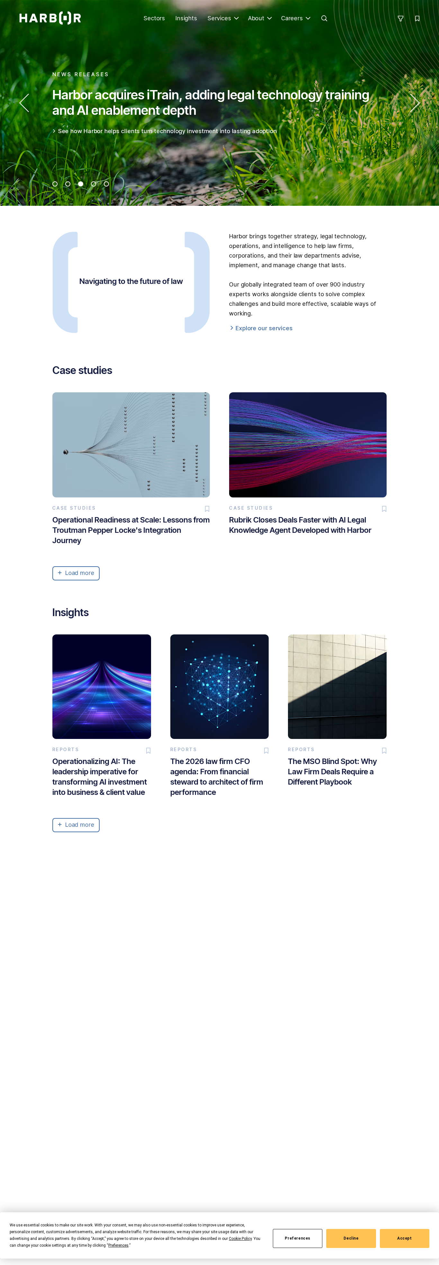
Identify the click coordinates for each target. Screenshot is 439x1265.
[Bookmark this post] (207, 509)
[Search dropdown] (324, 18)
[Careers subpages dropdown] (308, 18)
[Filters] (400, 18)
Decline (351, 1238)
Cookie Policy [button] (240, 1238)
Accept (404, 1238)
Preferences (297, 1238)
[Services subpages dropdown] (236, 18)
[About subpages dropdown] (270, 18)
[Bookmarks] (417, 18)
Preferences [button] (118, 1245)
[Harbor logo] (50, 18)
